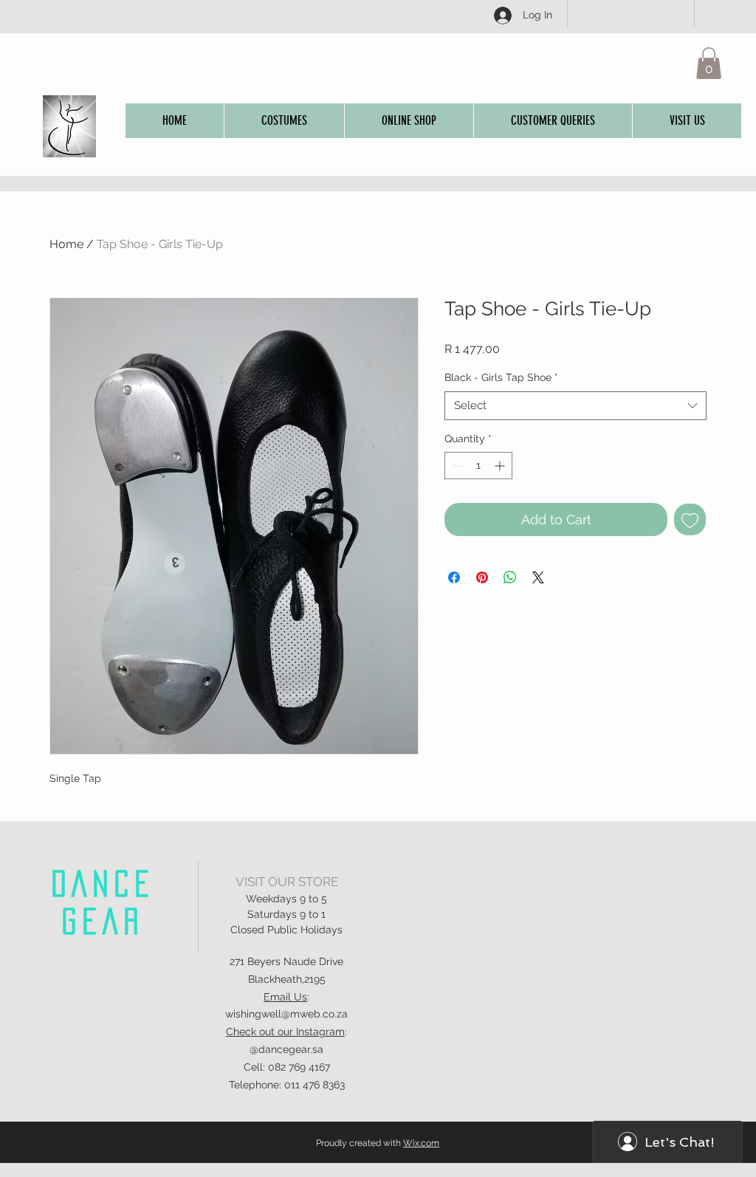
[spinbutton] (478, 465)
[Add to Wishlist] (690, 519)
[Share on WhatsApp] (510, 577)
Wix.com (421, 1143)
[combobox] (575, 405)
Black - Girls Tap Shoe (501, 377)
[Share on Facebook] (454, 577)
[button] (708, 63)
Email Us (285, 997)
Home (66, 244)
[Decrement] (456, 465)
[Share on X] (538, 577)
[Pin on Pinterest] (482, 577)
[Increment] (501, 465)
